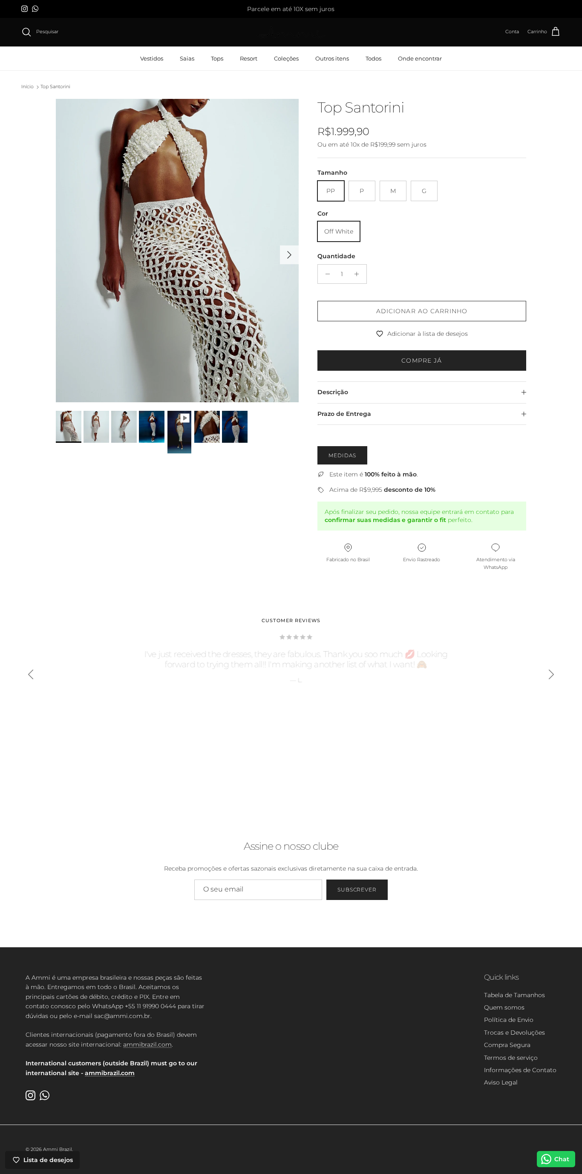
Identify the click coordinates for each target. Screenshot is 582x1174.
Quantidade (336, 256)
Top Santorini (55, 87)
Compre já (421, 360)
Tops (217, 58)
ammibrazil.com (147, 1044)
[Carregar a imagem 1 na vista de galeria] (177, 250)
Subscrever (357, 889)
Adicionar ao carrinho (422, 311)
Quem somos (504, 1007)
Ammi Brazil (57, 1149)
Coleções (286, 58)
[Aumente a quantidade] (359, 274)
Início (27, 87)
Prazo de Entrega (344, 414)
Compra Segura (507, 1045)
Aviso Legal (501, 1082)
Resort (248, 58)
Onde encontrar (420, 58)
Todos (373, 58)
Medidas (342, 455)
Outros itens (332, 58)
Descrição (332, 392)
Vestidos (151, 58)
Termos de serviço (511, 1058)
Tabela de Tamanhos (514, 995)
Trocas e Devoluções (514, 1032)
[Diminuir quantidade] (325, 274)
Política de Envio (508, 1020)
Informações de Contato (520, 1070)
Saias (187, 58)
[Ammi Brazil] (291, 32)
